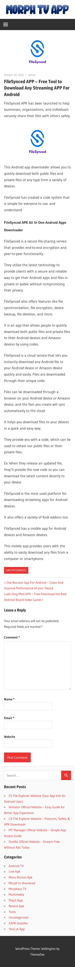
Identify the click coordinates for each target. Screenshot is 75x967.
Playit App (15, 900)
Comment (12, 637)
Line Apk (14, 871)
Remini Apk (16, 906)
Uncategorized (16, 570)
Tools (12, 912)
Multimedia (16, 894)
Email (9, 718)
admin (32, 75)
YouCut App (17, 929)
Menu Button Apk (20, 877)
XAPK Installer (18, 923)
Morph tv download (22, 883)
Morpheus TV (17, 889)
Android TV (16, 866)
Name (9, 699)
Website (9, 737)
